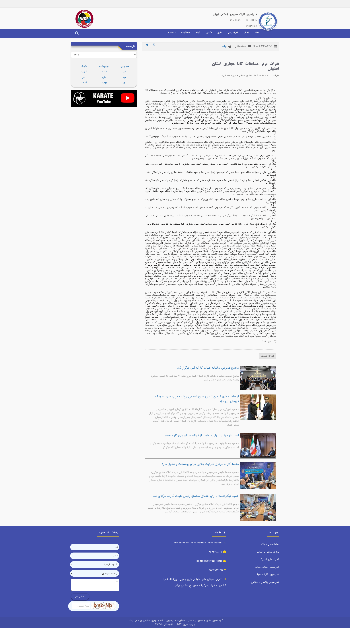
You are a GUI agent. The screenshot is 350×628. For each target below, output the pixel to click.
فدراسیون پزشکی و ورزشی (265, 582)
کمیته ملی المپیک (269, 559)
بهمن (104, 83)
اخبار (246, 33)
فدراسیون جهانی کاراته (267, 567)
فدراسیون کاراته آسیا (268, 574)
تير (124, 72)
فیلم (198, 33)
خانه (256, 33)
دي (124, 83)
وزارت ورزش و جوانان (267, 552)
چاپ (224, 46)
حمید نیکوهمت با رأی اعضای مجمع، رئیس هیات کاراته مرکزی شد (196, 496)
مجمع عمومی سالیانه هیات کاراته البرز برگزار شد (208, 368)
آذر (83, 77)
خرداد (84, 66)
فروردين (124, 66)
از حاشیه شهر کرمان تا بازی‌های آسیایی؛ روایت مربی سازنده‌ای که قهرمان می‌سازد (197, 399)
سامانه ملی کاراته (270, 544)
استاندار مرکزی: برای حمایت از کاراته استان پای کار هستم (202, 435)
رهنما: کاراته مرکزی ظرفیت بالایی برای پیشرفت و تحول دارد (200, 464)
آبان (104, 77)
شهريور (83, 72)
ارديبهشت (104, 66)
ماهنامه (172, 33)
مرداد (104, 72)
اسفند (84, 83)
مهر (124, 77)
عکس (209, 33)
